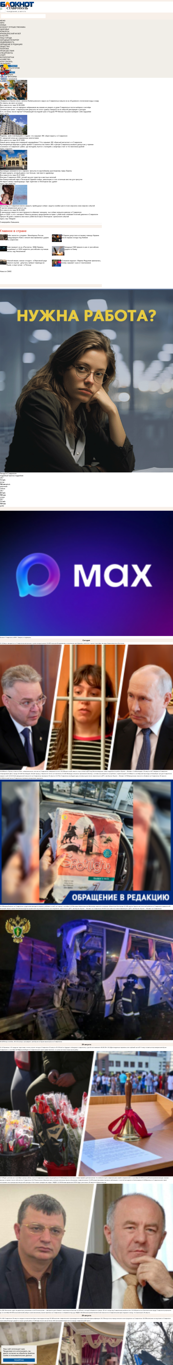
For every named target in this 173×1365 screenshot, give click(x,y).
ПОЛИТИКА (4, 49)
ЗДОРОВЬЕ (4, 29)
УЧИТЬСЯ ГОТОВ (13, 68)
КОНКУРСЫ (4, 31)
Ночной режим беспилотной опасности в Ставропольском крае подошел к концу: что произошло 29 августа (117, 1312)
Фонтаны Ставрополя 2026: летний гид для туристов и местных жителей (28, 177)
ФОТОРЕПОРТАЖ (7, 57)
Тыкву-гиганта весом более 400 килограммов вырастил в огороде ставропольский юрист (63, 1320)
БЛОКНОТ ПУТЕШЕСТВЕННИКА (12, 27)
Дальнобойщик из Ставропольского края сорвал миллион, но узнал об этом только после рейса (48, 1049)
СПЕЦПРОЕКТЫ (6, 53)
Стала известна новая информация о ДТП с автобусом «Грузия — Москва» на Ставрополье (133, 908)
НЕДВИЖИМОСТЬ (7, 42)
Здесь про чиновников (8, 79)
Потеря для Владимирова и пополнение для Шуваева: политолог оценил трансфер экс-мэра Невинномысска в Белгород (87, 643)
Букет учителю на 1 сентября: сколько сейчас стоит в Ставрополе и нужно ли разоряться (30, 1178)
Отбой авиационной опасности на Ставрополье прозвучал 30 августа (33, 776)
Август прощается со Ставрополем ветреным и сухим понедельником (24, 643)
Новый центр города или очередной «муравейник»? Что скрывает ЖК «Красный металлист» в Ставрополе (41, 142)
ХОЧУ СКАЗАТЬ (6, 62)
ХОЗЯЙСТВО (5, 59)
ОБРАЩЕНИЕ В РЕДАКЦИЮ (11, 44)
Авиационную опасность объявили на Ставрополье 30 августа (147, 776)
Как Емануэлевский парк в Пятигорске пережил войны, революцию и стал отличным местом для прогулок (41, 179)
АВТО (2, 23)
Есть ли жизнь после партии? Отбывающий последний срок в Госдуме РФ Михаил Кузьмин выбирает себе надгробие (45, 112)
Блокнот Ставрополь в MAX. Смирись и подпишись (15, 637)
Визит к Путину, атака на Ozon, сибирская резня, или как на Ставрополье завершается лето (32, 771)
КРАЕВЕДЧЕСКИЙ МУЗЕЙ (10, 34)
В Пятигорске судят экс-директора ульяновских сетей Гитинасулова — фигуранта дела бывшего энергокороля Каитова (39, 1310)
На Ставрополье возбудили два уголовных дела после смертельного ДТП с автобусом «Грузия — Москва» (91, 776)
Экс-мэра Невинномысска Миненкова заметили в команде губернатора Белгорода (98, 906)
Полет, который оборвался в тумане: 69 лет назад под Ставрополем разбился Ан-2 (106, 1310)
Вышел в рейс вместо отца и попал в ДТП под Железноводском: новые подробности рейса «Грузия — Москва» (98, 771)
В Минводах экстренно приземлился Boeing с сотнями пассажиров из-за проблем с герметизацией (96, 773)
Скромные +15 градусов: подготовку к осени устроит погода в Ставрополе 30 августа (29, 1047)
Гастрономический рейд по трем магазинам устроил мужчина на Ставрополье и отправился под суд (44, 1312)
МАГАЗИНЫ (12, 77)
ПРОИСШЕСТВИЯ (7, 51)
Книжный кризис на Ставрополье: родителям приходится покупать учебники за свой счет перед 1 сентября (36, 906)
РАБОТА (14, 66)
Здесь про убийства (7, 184)
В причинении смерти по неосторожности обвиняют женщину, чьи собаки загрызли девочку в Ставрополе (40, 212)
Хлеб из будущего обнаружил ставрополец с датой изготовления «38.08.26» (83, 1047)
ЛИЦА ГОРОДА (6, 38)
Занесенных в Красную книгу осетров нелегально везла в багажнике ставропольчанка (61, 1180)
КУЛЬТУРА (4, 36)
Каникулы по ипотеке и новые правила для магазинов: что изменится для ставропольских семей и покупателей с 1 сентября (100, 1178)
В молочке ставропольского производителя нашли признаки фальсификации (76, 1318)
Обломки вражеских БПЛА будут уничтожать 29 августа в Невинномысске (83, 1182)
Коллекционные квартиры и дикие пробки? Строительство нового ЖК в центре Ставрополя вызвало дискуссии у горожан (46, 144)
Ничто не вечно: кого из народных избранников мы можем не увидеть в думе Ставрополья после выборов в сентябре (45, 107)
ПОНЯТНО (19, 1360)
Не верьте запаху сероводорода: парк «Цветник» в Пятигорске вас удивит (28, 182)
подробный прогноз (7, 476)
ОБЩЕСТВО (5, 47)
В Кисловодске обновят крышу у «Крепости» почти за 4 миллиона (41, 773)
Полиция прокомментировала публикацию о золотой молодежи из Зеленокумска (117, 1180)
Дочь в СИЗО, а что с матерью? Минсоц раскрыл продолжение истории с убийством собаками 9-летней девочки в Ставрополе (49, 214)
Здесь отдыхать (6, 149)
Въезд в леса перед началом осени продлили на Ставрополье (123, 1318)
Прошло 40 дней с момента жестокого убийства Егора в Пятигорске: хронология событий (34, 217)
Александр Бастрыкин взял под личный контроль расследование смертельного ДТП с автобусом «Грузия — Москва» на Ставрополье (61, 908)
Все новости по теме (8, 105)
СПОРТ (3, 55)
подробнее (19, 476)
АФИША (3, 25)
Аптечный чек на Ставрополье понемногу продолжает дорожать (23, 778)
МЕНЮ (2, 21)
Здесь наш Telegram (7, 219)
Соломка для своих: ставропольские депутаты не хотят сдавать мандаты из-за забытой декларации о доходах (43, 109)
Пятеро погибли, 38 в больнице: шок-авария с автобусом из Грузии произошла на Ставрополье (32, 1041)
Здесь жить (4, 114)
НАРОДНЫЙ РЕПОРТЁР (9, 40)
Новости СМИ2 (5, 271)
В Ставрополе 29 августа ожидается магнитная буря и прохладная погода (26, 1318)
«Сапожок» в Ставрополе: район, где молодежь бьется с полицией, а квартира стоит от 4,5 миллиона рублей (42, 147)
